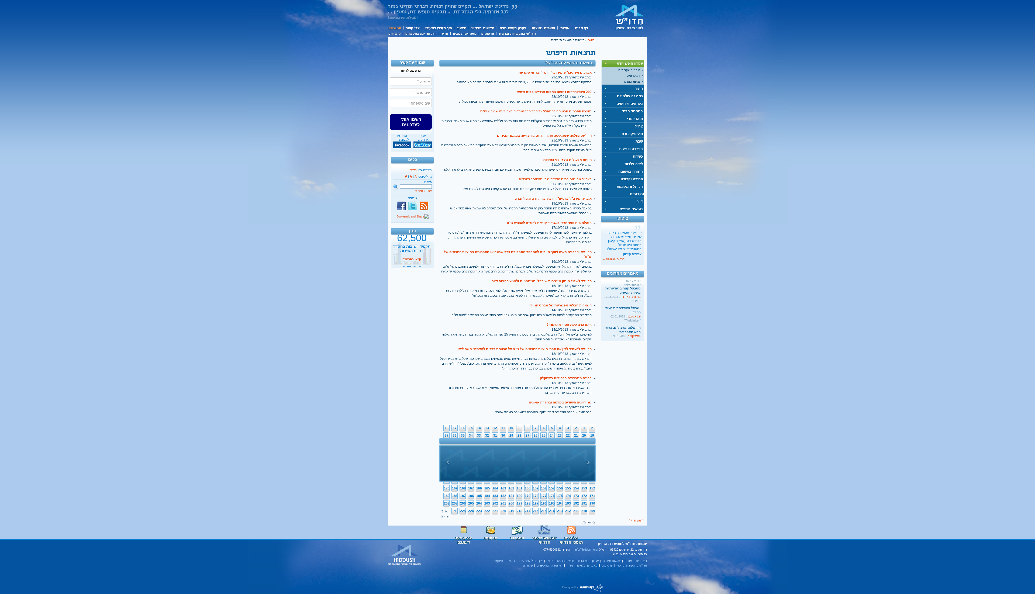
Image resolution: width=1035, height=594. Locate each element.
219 (511, 511)
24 (552, 435)
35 (463, 435)
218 (519, 511)
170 (447, 488)
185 (479, 496)
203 (487, 503)
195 (552, 503)
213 (560, 511)
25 (544, 435)
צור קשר (412, 28)
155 (568, 488)
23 (560, 435)
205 (471, 503)
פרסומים (487, 33)
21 (576, 435)
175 (560, 496)
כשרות (638, 156)
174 (568, 496)
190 (592, 503)
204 (479, 503)
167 (471, 488)
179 (527, 496)
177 (544, 496)
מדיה (444, 33)
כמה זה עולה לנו (630, 96)
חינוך (639, 89)
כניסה (413, 170)
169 (455, 488)
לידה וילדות (634, 164)
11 (503, 428)
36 (455, 435)
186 (471, 496)
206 (463, 503)
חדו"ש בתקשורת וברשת (517, 33)
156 (560, 488)
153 (584, 488)
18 (446, 428)
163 (503, 488)
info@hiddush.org (586, 549)
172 (584, 496)
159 (536, 488)
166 (479, 488)
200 (511, 503)
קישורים (395, 33)
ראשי (591, 40)
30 (503, 435)
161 (519, 488)
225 (463, 511)
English (395, 28)
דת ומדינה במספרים (420, 33)
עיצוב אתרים (583, 588)
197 (536, 503)
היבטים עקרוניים (629, 70)
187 (463, 496)
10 (511, 428)
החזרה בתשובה (630, 172)
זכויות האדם (632, 81)
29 (511, 435)
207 (455, 503)
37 (446, 435)
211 (576, 511)
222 (487, 511)
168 (463, 488)
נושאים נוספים (631, 209)
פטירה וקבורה (632, 179)
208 (447, 503)
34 (471, 435)
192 (576, 503)
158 (544, 488)
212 (568, 511)
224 (471, 511)
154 (576, 488)
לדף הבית (629, 17)
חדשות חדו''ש (482, 28)
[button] (411, 122)
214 (552, 511)
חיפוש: (427, 182)
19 (592, 435)
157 (552, 488)
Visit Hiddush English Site (405, 555)
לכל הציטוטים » (614, 259)
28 (519, 435)
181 (511, 496)
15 (471, 428)
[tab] (623, 63)
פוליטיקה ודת (632, 134)
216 (536, 511)
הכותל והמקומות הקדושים (630, 190)
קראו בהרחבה (411, 262)
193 (568, 503)
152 (592, 488)
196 (544, 503)
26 (535, 435)
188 (455, 496)
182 (503, 496)
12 (495, 428)
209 (592, 511)
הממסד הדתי (632, 111)
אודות (564, 28)
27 (527, 435)
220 (503, 511)
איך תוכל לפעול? (438, 28)
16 (463, 428)
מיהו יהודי (635, 119)
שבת (639, 141)
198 (527, 503)
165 (487, 488)
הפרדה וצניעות (631, 149)
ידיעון (461, 28)
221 (495, 511)
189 (447, 496)
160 (527, 488)
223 (479, 511)
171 (592, 496)
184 (487, 496)
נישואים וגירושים (629, 104)
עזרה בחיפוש (423, 190)
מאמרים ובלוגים (464, 33)
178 (536, 496)
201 (503, 503)
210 (584, 511)
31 (495, 435)
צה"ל (639, 126)
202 (495, 503)
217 (527, 511)
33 (479, 435)
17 (455, 428)
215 (544, 511)
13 (487, 428)
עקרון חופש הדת (512, 28)
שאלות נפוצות (543, 28)
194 (560, 503)
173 (576, 496)
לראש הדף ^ (636, 520)
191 (584, 503)
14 (479, 428)
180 (519, 496)
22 (568, 435)
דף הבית (581, 28)
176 (552, 496)
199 (519, 503)
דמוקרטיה (633, 75)
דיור (640, 201)
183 (495, 496)
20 (584, 435)
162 (511, 488)
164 (495, 488)
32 (487, 435)
